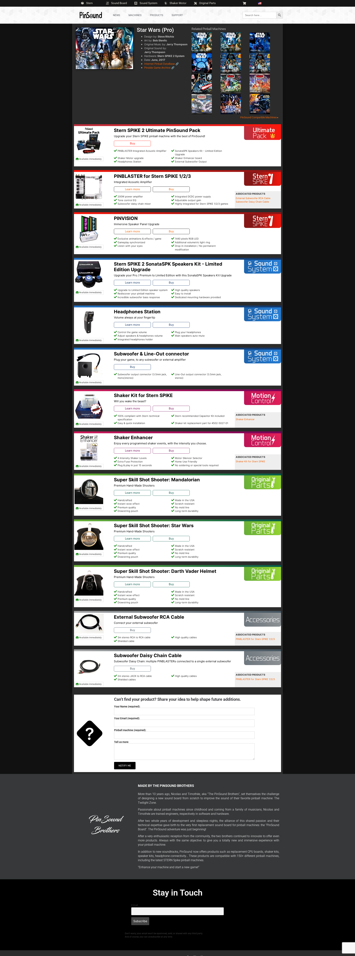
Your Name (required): (127, 706)
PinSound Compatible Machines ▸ (259, 117)
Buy (132, 143)
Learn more (132, 189)
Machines (135, 15)
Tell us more (121, 742)
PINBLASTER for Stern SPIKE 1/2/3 (255, 639)
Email (134, 905)
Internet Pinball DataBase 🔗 (161, 63)
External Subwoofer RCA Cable (253, 198)
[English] (261, 3)
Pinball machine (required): (130, 730)
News (116, 15)
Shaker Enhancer (245, 419)
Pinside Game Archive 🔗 (159, 67)
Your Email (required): (127, 718)
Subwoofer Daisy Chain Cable (252, 201)
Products (156, 15)
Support (177, 15)
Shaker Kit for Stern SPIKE (250, 461)
